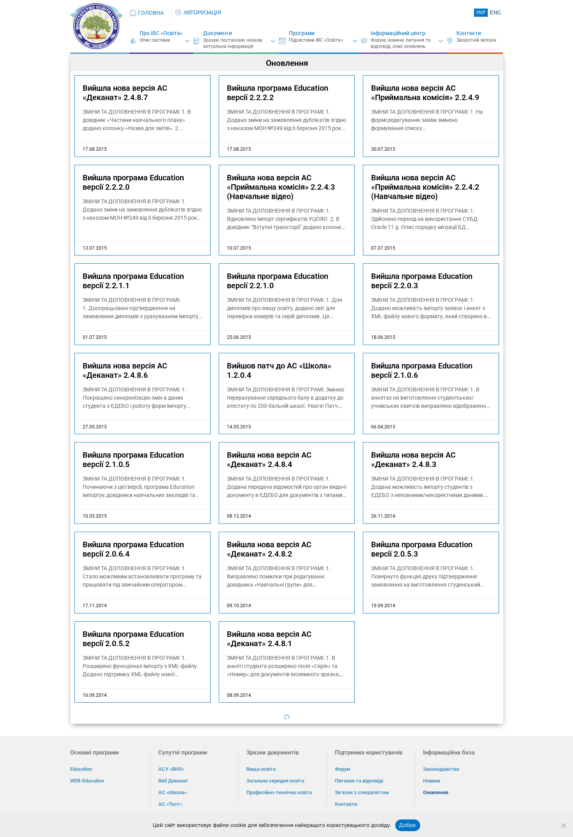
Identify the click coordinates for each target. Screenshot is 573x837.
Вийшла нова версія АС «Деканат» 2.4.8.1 (269, 638)
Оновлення (435, 792)
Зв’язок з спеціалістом (362, 792)
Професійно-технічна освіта (279, 792)
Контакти (468, 33)
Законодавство (441, 769)
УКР (481, 13)
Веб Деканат (173, 781)
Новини (431, 781)
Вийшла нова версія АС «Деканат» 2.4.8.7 (125, 92)
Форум (342, 769)
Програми (302, 33)
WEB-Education (87, 781)
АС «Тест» (170, 804)
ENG (495, 13)
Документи (217, 33)
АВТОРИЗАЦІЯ (202, 12)
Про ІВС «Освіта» (161, 33)
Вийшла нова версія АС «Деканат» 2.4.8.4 (269, 459)
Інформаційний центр (398, 33)
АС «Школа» (172, 792)
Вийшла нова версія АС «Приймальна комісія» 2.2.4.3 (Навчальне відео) (281, 187)
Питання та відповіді (359, 781)
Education (81, 769)
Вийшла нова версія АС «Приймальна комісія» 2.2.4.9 (425, 92)
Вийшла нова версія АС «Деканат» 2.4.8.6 (125, 370)
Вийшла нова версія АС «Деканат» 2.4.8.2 (269, 549)
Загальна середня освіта (275, 781)
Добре (407, 825)
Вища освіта (261, 769)
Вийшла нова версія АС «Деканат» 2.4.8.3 (413, 459)
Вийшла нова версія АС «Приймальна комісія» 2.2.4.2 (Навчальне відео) (425, 187)
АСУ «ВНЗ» (171, 769)
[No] (563, 825)
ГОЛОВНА (151, 13)
